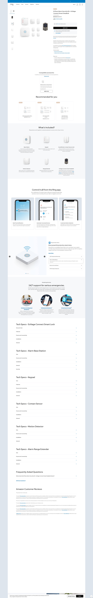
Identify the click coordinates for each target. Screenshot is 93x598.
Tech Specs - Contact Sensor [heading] (29, 403)
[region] (46, 86)
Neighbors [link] (32, 4)
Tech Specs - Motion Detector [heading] (29, 426)
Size (17, 354)
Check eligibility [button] (58, 33)
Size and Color (19, 327)
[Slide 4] (28, 273)
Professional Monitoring (46, 307)
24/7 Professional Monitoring (66, 45)
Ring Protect (68, 57)
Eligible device (18, 513)
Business (37, 4)
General (18, 342)
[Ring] (11, 4)
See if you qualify (59, 18)
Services (26, 4)
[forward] (44, 256)
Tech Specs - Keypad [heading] (25, 377)
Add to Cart (65, 27)
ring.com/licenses (64, 497)
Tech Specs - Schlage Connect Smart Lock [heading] (35, 324)
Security (18, 369)
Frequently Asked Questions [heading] (29, 472)
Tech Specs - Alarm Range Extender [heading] (32, 449)
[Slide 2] (26, 273)
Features (18, 331)
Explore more (46, 76)
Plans (22, 4)
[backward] (9, 256)
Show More (54, 38)
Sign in (74, 4)
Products (17, 4)
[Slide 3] (27, 273)
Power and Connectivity (21, 335)
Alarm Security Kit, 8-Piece (58, 51)
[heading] (46, 476)
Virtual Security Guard (66, 307)
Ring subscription (23, 505)
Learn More (50, 253)
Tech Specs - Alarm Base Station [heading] (31, 351)
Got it (80, 596)
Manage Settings (71, 596)
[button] (12, 11)
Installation (18, 339)
